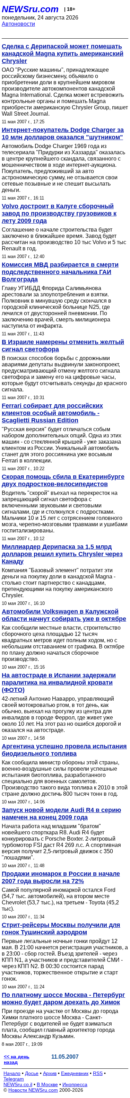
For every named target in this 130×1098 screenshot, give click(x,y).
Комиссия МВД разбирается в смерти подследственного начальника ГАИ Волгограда (60, 272)
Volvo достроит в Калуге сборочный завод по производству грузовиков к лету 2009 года (59, 213)
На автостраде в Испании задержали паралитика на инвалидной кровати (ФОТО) (59, 682)
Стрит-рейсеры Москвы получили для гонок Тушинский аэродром (61, 928)
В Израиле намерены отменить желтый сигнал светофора (63, 345)
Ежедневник (74, 1073)
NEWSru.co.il (17, 1084)
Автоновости (18, 24)
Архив (50, 1073)
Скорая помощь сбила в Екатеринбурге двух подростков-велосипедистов (63, 480)
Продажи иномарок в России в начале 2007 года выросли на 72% (61, 877)
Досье (31, 1073)
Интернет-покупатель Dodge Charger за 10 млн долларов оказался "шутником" (63, 133)
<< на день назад (16, 1059)
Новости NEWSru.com (33, 1090)
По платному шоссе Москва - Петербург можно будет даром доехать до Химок (63, 998)
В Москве (47, 1084)
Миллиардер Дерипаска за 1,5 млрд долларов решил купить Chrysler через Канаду (62, 554)
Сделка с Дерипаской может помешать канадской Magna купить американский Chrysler (62, 53)
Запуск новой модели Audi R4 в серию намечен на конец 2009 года (61, 814)
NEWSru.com (30, 9)
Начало (11, 1073)
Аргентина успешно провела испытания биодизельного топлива (64, 750)
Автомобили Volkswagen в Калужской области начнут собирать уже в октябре (64, 615)
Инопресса (74, 1084)
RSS (98, 1073)
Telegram (13, 1079)
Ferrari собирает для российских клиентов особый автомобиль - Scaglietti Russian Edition (52, 413)
